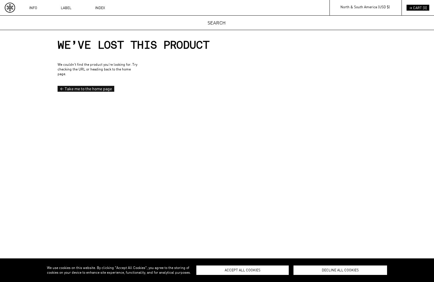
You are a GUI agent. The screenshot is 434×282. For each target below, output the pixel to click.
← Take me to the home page (86, 88)
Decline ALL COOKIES (340, 270)
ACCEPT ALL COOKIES (242, 270)
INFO (33, 7)
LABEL (66, 7)
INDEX (100, 7)
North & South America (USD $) (365, 7)
